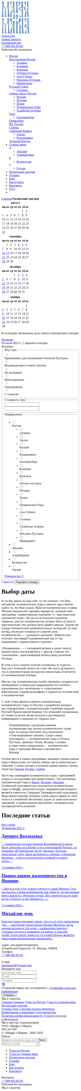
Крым (35, 782)
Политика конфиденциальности (22, 1015)
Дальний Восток (19, 141)
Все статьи (8, 824)
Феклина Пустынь (28, 79)
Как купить (16, 182)
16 (3, 317)
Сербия (40, 769)
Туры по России (35, 1002)
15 (7, 253)
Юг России (16, 124)
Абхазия (22, 151)
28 (3, 261)
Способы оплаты (30, 1009)
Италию (46, 782)
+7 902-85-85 (12, 46)
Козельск (22, 69)
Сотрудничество (45, 1012)
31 (3, 231)
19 (3, 287)
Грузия (21, 168)
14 (3, 253)
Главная (7, 198)
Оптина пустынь (27, 73)
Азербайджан (25, 154)
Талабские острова (29, 110)
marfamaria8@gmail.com (17, 965)
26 (3, 291)
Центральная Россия (22, 59)
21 (3, 257)
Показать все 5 (14, 576)
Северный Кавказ (20, 131)
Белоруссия (24, 161)
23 (3, 322)
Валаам (21, 96)
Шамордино (24, 83)
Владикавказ (25, 137)
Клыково (22, 66)
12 (3, 283)
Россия (13, 56)
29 (15, 291)
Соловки (22, 90)
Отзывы (14, 175)
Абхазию (58, 782)
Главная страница (13, 1002)
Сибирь (14, 127)
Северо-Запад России (23, 93)
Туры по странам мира (61, 1002)
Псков (20, 103)
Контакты (15, 185)
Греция (19, 769)
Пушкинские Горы (29, 107)
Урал (12, 113)
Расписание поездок (22, 171)
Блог (12, 178)
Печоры (22, 100)
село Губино (24, 76)
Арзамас (22, 62)
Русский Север (18, 86)
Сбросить (8, 582)
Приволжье (16, 120)
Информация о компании (18, 1012)
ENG (12, 188)
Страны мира (17, 144)
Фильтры (7, 339)
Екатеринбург (25, 117)
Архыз (21, 134)
